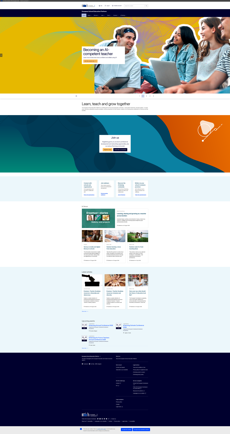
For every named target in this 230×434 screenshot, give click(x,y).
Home (84, 15)
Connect (115, 15)
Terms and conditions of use (139, 367)
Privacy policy (119, 401)
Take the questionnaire (140, 194)
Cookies (117, 404)
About (89, 15)
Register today (107, 149)
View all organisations (89, 194)
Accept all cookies (126, 429)
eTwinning (123, 15)
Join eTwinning (121, 194)
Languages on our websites (101, 421)
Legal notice (124, 421)
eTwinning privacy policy (138, 374)
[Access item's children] (92, 15)
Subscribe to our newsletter (122, 369)
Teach (108, 15)
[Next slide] (229, 55)
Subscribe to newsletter (120, 149)
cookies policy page (101, 429)
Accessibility (132, 421)
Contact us (113, 418)
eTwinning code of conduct (139, 372)
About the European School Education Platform (126, 358)
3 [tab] (146, 96)
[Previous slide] (1, 55)
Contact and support (120, 367)
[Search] (146, 5)
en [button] (101, 5)
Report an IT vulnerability (87, 421)
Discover (96, 15)
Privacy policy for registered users (140, 369)
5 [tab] (153, 96)
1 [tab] (139, 96)
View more (84, 311)
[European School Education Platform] (89, 5)
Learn (102, 15)
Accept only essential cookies (141, 429)
